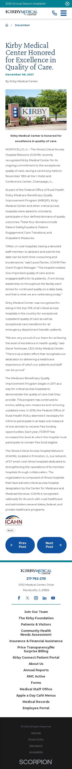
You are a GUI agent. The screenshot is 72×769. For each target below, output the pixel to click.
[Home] (21, 13)
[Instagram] (36, 598)
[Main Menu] (64, 13)
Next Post (49, 545)
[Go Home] (6, 25)
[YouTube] (53, 598)
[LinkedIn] (44, 598)
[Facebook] (19, 598)
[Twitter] (27, 598)
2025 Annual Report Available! (25, 3)
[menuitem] (36, 733)
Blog (10, 530)
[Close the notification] (67, 4)
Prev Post (22, 545)
